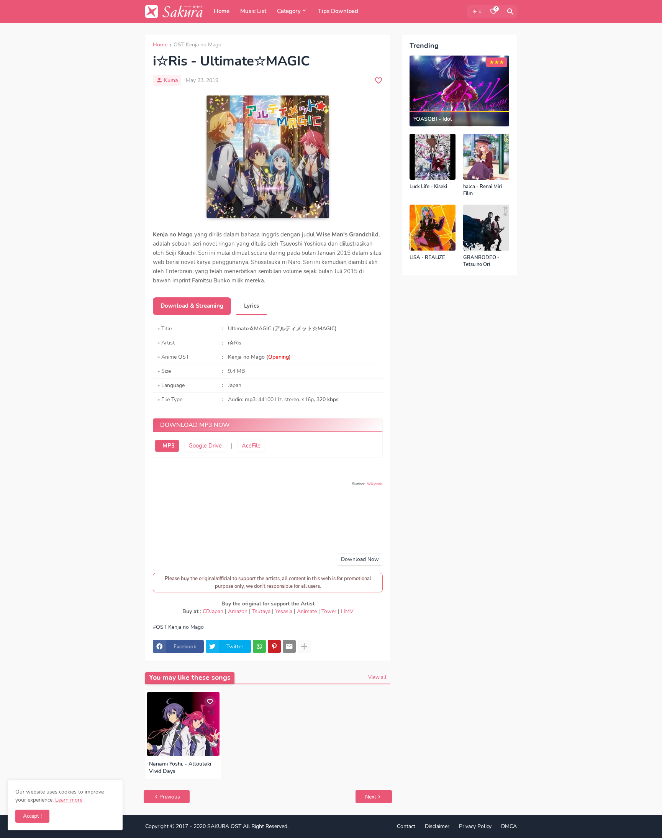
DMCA (509, 826)
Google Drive (205, 445)
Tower (328, 611)
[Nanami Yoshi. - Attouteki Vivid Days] (183, 724)
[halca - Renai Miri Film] (486, 157)
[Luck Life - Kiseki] (433, 157)
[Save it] (378, 80)
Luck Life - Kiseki (428, 187)
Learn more (68, 800)
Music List (253, 11)
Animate (307, 611)
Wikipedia (375, 484)
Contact (406, 826)
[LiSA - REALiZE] (433, 228)
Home (221, 11)
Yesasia (283, 611)
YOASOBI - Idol (432, 119)
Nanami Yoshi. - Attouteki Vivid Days (180, 768)
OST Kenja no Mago (197, 45)
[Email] (289, 646)
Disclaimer (437, 826)
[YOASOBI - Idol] (459, 91)
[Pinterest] (274, 646)
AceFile (251, 445)
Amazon (237, 611)
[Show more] (304, 646)
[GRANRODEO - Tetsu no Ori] (486, 228)
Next (370, 796)
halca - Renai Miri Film (482, 190)
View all (377, 677)
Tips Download (338, 11)
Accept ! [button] (32, 816)
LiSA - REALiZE (427, 257)
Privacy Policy (475, 826)
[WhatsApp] (259, 646)
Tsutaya (261, 611)
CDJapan (213, 611)
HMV (347, 611)
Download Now (360, 559)
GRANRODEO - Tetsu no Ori (481, 261)
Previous (169, 796)
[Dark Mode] (477, 11)
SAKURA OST (224, 826)
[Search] (510, 11)
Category (289, 11)
